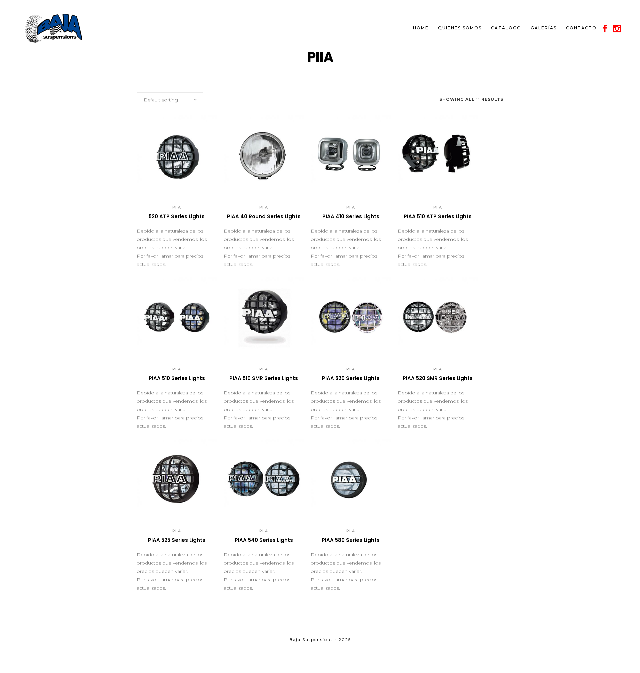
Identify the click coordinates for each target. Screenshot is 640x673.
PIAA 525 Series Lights (176, 540)
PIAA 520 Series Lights (351, 378)
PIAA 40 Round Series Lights (264, 216)
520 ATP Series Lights (177, 216)
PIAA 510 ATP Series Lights (438, 216)
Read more (155, 219)
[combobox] (170, 99)
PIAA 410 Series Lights (350, 216)
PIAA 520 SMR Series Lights (438, 378)
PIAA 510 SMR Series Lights (263, 378)
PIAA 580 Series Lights (351, 540)
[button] (169, 186)
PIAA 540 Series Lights (264, 540)
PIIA (176, 207)
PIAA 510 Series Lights (177, 378)
